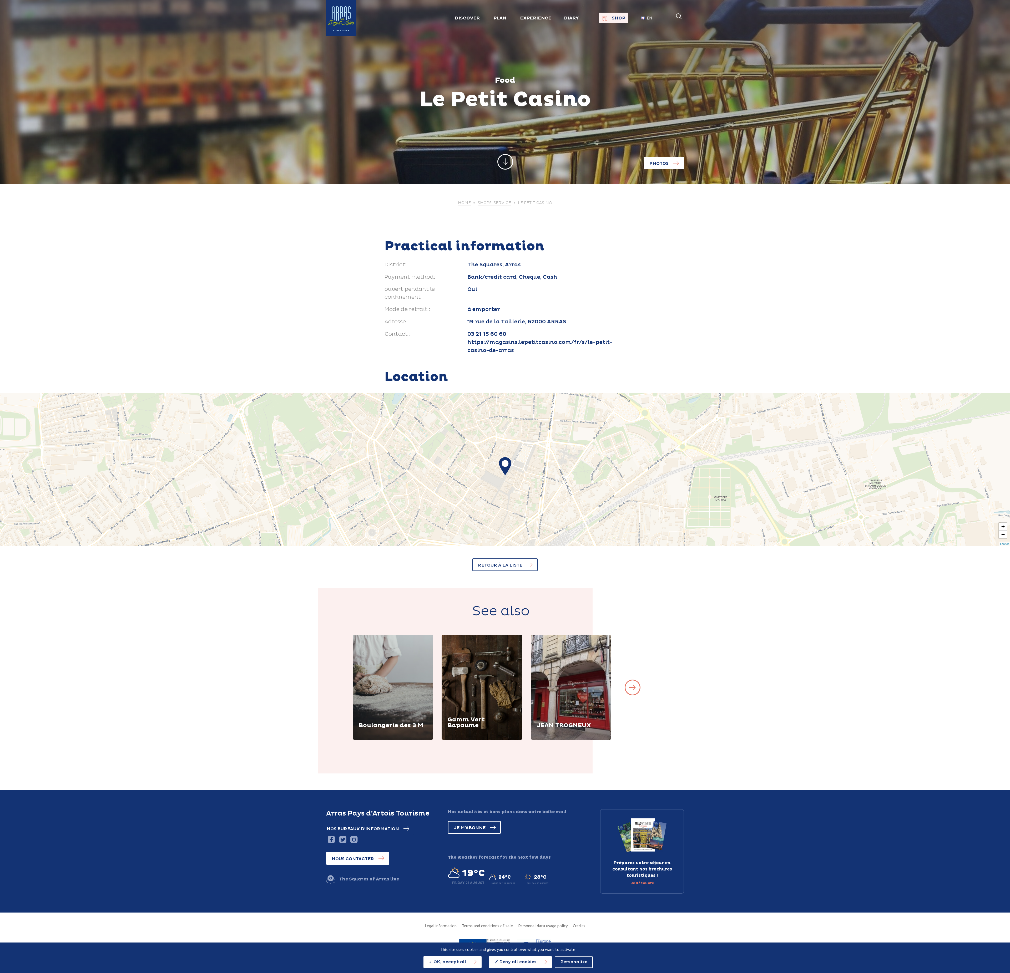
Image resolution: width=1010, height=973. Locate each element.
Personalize (573, 962)
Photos (659, 163)
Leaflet (1004, 544)
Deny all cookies (517, 962)
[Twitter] (342, 839)
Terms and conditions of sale (487, 925)
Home (464, 203)
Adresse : (397, 322)
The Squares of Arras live (369, 879)
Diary (571, 18)
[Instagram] (354, 839)
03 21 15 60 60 (486, 334)
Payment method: (410, 277)
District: (396, 265)
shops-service (494, 203)
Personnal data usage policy (543, 925)
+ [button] (1003, 526)
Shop (618, 18)
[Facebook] (331, 839)
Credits (579, 925)
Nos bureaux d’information (363, 829)
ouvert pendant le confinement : (410, 293)
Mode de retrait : (407, 309)
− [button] (1003, 534)
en (649, 18)
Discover (375, 739)
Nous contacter (353, 859)
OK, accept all (449, 962)
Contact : (398, 334)
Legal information (441, 925)
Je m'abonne (470, 828)
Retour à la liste (500, 565)
